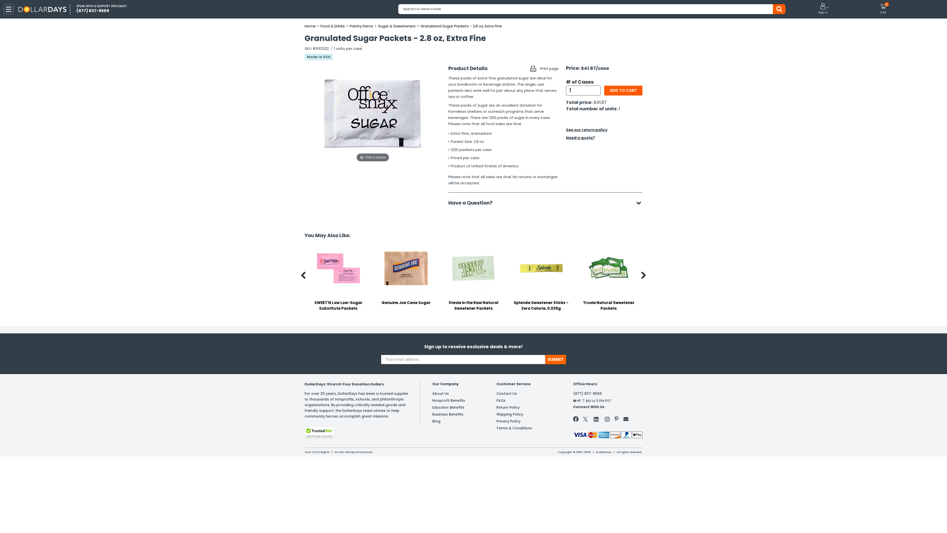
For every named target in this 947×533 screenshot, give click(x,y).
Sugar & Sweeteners (397, 26)
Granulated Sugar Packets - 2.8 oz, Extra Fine (461, 26)
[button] (823, 9)
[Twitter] (585, 420)
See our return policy (586, 130)
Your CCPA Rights (317, 452)
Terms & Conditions (514, 428)
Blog (436, 421)
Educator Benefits (448, 407)
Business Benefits (447, 414)
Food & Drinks (333, 26)
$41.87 (600, 102)
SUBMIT (556, 359)
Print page (549, 68)
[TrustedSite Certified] (319, 433)
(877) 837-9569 (587, 393)
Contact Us (506, 393)
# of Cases (580, 81)
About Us (440, 393)
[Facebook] (576, 420)
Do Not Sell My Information (354, 452)
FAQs (501, 400)
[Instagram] (607, 420)
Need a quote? (580, 137)
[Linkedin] (596, 419)
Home (310, 26)
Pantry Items (361, 26)
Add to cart (623, 90)
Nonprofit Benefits (448, 400)
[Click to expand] (373, 113)
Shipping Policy (509, 414)
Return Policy (508, 407)
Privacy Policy (508, 421)
